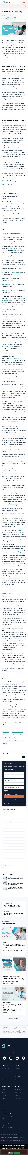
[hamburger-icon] (23, 2)
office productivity (18, 250)
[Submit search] (23, 757)
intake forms (14, 417)
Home (3, 6)
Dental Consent (6, 737)
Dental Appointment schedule (14, 734)
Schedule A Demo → (14, 797)
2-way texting (6, 569)
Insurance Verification (16, 272)
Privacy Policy (6, 803)
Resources (8, 6)
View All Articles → (14, 1018)
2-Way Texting (6, 731)
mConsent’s (13, 711)
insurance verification (7, 740)
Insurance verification (8, 367)
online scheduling (13, 504)
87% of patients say (15, 358)
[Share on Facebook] (7, 18)
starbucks (5, 743)
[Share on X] (15, 18)
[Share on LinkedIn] (11, 18)
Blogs (13, 6)
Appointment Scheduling (10, 284)
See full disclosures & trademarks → (14, 1035)
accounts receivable (7, 346)
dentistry (14, 737)
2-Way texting (17, 530)
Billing (4, 734)
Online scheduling (19, 740)
